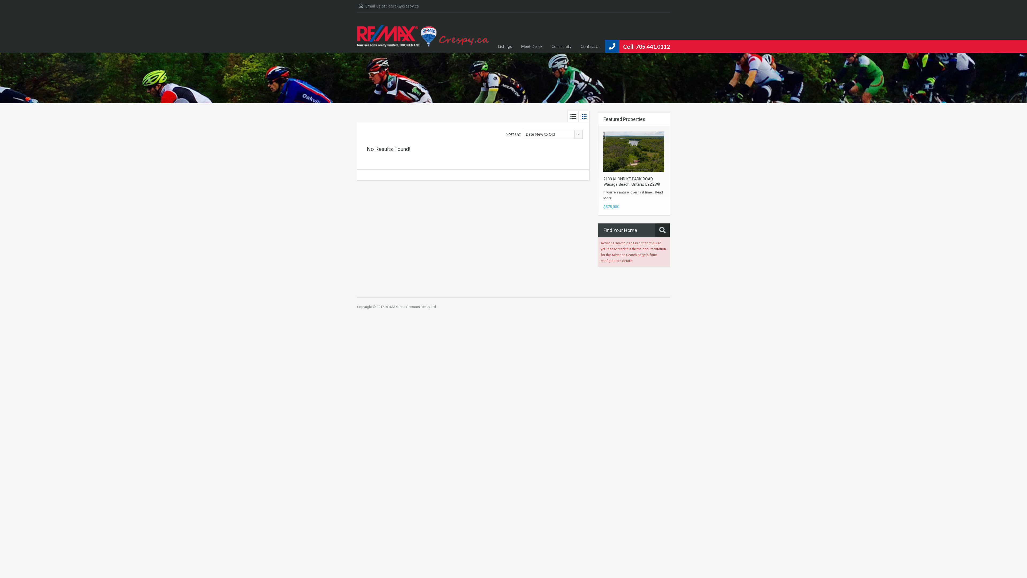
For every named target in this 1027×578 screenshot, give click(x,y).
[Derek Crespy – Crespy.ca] (425, 37)
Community (561, 46)
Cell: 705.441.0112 (646, 46)
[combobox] (553, 134)
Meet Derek (531, 46)
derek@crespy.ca (403, 6)
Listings (505, 46)
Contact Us (590, 46)
